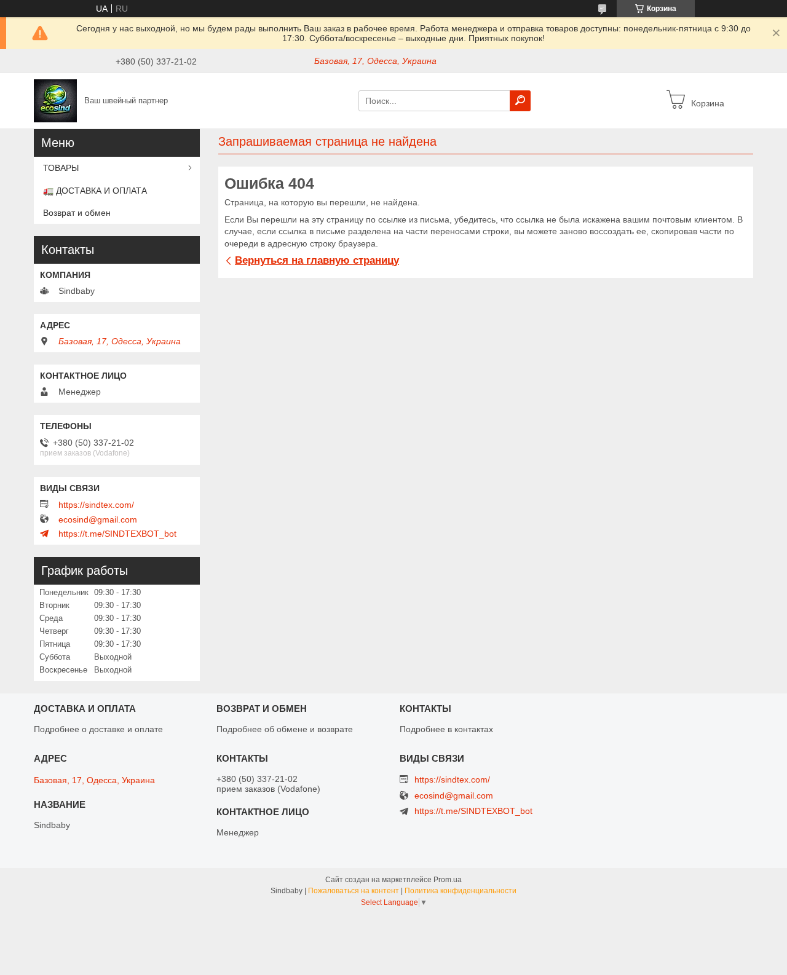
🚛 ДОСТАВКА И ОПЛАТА (95, 190)
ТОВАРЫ (61, 168)
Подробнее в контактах (446, 729)
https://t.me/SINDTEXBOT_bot (117, 534)
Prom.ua (447, 879)
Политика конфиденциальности (460, 890)
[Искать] (520, 100)
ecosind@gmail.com (97, 519)
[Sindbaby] (55, 100)
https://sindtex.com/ (96, 505)
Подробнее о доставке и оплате (98, 729)
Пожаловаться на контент (353, 890)
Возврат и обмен (77, 213)
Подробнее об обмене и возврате (284, 729)
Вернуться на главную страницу (317, 260)
